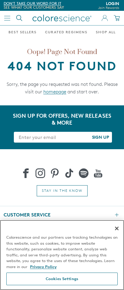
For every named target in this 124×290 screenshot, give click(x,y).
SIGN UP (100, 137)
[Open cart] (116, 18)
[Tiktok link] (69, 173)
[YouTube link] (98, 173)
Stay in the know (62, 190)
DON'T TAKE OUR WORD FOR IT (32, 3)
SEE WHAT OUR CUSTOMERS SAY (34, 7)
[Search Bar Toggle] (19, 18)
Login (108, 5)
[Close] (116, 228)
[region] (62, 255)
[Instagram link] (40, 173)
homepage (54, 92)
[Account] (104, 18)
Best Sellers (22, 32)
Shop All (106, 32)
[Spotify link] (83, 173)
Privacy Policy (43, 266)
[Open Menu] (7, 18)
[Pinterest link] (55, 173)
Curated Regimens (66, 32)
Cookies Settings (62, 278)
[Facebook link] (26, 173)
